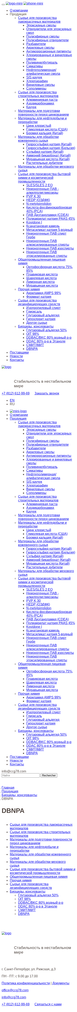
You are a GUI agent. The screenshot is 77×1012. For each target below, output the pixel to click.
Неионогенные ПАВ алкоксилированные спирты (47, 242)
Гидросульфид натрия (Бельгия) (50, 148)
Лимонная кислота (40, 282)
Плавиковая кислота (42, 274)
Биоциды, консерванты (36, 326)
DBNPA (32, 348)
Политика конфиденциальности (26, 983)
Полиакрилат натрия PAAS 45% (50, 218)
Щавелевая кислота (41, 278)
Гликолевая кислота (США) (47, 129)
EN (12, 400)
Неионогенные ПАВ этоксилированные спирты (46, 254)
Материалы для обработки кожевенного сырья (38, 138)
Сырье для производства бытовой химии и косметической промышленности (44, 177)
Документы (60, 983)
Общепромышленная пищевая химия (39, 876)
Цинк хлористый (38, 125)
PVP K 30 (33, 196)
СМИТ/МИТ (35, 345)
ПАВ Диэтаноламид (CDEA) (47, 215)
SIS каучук (34, 77)
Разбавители (36, 44)
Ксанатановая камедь (43, 226)
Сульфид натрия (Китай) (44, 151)
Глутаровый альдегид (42, 315)
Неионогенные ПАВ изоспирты (50, 248)
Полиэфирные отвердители (47, 40)
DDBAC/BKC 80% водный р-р (48, 337)
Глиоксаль (34, 311)
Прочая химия (29, 289)
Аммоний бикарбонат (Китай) (48, 155)
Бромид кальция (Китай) (44, 133)
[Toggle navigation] (3, 4)
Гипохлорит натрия (40, 319)
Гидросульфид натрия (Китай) (49, 144)
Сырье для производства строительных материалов (38, 94)
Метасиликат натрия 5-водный (49, 230)
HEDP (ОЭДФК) (38, 200)
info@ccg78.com (14, 997)
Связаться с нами (48, 1004)
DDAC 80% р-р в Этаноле (46, 341)
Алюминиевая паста (41, 99)
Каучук (31, 107)
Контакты (17, 360)
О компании (19, 10)
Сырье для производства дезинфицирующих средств (39, 302)
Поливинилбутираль (41, 62)
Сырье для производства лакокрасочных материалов (39, 19)
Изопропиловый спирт (43, 308)
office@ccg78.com (15, 990)
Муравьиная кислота (42, 285)
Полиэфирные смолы (42, 36)
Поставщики (19, 352)
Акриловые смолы (40, 47)
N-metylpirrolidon (38, 203)
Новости (16, 356)
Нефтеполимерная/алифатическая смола (43, 71)
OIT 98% (32, 334)
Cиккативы (34, 66)
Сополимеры (36, 88)
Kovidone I (34, 222)
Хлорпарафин (37, 81)
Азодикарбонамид (40, 103)
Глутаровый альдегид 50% (46, 330)
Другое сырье (36, 322)
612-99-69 (16, 393)
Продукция (18, 418)
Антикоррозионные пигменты (48, 51)
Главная (8, 787)
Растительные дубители (44, 163)
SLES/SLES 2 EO (39, 185)
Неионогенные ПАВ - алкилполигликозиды (42, 190)
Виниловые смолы (40, 85)
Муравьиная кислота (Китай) (48, 159)
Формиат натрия (38, 296)
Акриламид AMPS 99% (43, 293)
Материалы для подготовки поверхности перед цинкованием (43, 112)
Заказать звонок (46, 393)
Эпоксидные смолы (41, 25)
